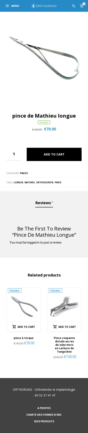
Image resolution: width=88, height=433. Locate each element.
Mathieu (30, 182)
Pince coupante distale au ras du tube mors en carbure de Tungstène (64, 344)
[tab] (44, 203)
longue (18, 182)
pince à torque (24, 338)
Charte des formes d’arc (44, 415)
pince (58, 182)
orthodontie (44, 182)
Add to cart (54, 154)
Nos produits (44, 421)
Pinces (24, 173)
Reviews (44, 202)
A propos (44, 408)
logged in (33, 242)
